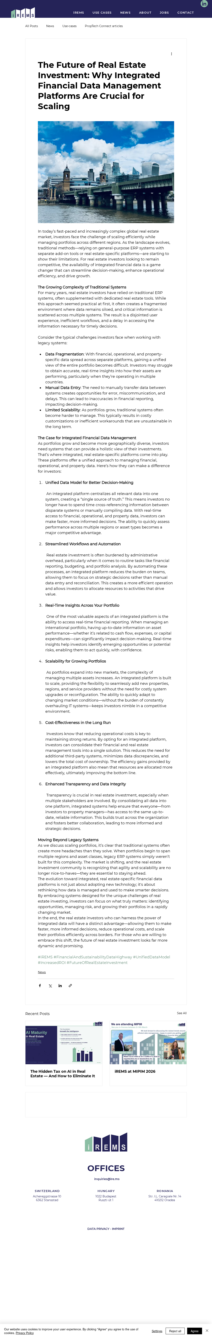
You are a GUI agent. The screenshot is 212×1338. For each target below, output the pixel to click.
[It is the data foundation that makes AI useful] (63, 1042)
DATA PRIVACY (98, 1262)
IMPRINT (118, 1262)
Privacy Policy (25, 1333)
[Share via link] (70, 986)
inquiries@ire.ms (106, 1212)
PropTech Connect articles (104, 26)
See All (182, 1013)
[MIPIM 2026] (148, 1042)
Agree (195, 1331)
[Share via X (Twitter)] (50, 986)
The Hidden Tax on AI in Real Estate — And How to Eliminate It (62, 1073)
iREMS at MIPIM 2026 (135, 1071)
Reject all (175, 1331)
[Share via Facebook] (40, 986)
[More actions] (171, 53)
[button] (79, 13)
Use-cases (69, 26)
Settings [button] (157, 1331)
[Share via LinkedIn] (60, 986)
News (50, 26)
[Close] (207, 1331)
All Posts (31, 26)
